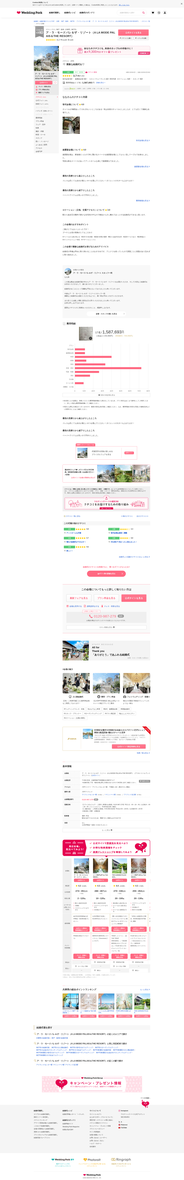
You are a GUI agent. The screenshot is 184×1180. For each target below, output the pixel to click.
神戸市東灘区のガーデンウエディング (80, 1053)
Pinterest (124, 1125)
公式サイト (95, 775)
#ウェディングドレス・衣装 (74, 709)
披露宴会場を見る (141, 167)
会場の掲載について (96, 1135)
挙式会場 (67, 79)
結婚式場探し (54, 12)
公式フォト (42, 100)
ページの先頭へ (145, 1098)
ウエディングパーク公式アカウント (133, 1114)
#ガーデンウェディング (93, 713)
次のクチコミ (141, 516)
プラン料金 (40, 121)
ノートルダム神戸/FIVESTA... (106, 1011)
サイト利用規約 (95, 1132)
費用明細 (39, 118)
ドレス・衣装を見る (112, 606)
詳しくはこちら (124, 5)
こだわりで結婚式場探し (42, 1126)
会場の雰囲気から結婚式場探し (44, 1129)
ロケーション (123, 79)
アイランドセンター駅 (89, 794)
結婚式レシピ (70, 12)
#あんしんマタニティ (127, 713)
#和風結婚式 (125, 709)
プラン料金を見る (43, 89)
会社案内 (93, 1146)
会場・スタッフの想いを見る (106, 314)
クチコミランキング (40, 1120)
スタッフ (39, 138)
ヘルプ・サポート (96, 1143)
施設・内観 (40, 131)
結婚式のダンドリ (87, 12)
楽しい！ (69, 551)
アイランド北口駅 (130, 794)
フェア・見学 (40, 124)
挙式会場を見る (142, 140)
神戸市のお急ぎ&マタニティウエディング (51, 1050)
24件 (71, 40)
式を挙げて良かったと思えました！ (124, 542)
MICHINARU (125, 1117)
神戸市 (73, 29)
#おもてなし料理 (94, 709)
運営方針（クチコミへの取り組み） (102, 1120)
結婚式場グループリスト (42, 1138)
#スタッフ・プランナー (72, 713)
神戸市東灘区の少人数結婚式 (123, 1050)
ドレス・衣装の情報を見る (81, 956)
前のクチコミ (128, 516)
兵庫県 (67, 29)
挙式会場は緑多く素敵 (119, 533)
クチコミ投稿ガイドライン (99, 1123)
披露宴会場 (80, 79)
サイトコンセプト (96, 1114)
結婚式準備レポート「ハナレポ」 (74, 1114)
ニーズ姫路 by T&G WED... (88, 1011)
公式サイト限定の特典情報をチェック (81, 929)
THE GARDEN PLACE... (141, 1011)
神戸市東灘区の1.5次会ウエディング (49, 1055)
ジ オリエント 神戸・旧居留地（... (70, 1011)
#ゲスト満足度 (110, 713)
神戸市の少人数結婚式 (60, 1047)
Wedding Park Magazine (71, 1127)
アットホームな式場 (73, 533)
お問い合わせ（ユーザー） (99, 1138)
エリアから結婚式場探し (42, 1114)
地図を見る (145, 781)
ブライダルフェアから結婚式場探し (46, 1135)
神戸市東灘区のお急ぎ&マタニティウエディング (113, 1053)
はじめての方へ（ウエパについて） (102, 1117)
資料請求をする (93, 606)
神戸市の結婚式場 (42, 1047)
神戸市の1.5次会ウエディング (80, 1050)
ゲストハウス (50, 29)
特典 (37, 128)
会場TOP (39, 151)
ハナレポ (44, 111)
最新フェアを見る (43, 92)
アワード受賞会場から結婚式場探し (46, 1123)
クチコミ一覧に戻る (73, 516)
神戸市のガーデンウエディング (106, 1047)
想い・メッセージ (42, 141)
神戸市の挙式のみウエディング (81, 1047)
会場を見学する (75, 606)
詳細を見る (100, 83)
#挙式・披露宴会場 (110, 709)
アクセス (39, 148)
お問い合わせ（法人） (97, 1141)
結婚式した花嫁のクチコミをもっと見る (133, 557)
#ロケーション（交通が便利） (75, 718)
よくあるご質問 (41, 145)
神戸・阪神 (60, 29)
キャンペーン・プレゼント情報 (100, 1126)
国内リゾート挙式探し (41, 1117)
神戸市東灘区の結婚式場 (102, 1050)
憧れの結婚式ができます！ (76, 542)
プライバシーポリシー (97, 1129)
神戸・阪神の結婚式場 (60, 1038)
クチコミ (41, 97)
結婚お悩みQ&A (68, 1129)
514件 (64, 40)
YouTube (124, 1128)
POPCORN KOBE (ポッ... (123, 1011)
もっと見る (144, 989)
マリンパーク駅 (110, 794)
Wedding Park (92, 1175)
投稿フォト (42, 104)
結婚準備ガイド (68, 1124)
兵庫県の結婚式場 (42, 1038)
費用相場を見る (142, 201)
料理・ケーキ (40, 135)
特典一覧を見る (142, 753)
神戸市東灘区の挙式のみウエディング (50, 1053)
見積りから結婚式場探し (42, 1132)
